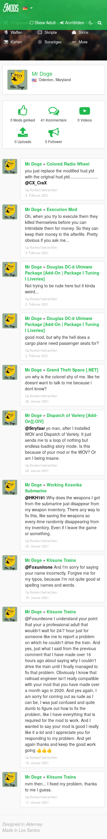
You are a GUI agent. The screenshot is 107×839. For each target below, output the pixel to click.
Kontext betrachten (43, 189)
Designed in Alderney (22, 824)
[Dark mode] (90, 22)
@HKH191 (35, 497)
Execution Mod (62, 209)
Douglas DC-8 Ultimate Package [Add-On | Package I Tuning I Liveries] (62, 273)
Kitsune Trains (61, 560)
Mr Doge (42, 73)
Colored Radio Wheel (68, 164)
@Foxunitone (39, 567)
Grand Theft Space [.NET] (72, 370)
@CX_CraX (36, 183)
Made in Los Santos (21, 830)
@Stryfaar (35, 428)
